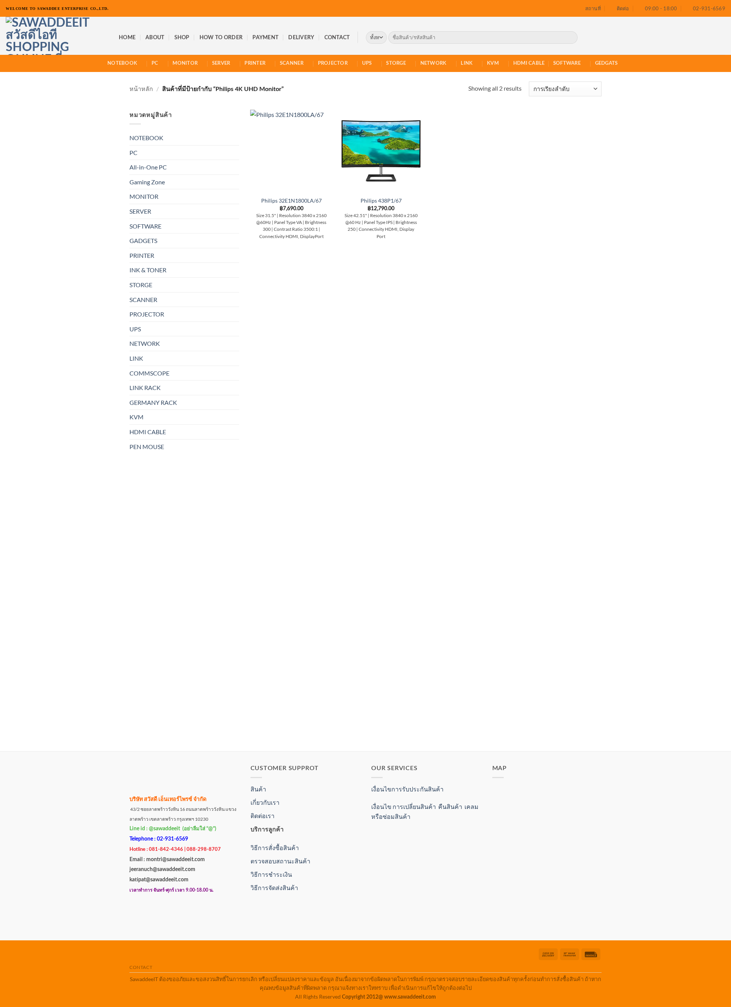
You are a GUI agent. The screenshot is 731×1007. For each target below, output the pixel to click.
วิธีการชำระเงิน (271, 874)
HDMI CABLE (529, 63)
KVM (493, 63)
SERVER (221, 63)
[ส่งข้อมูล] (570, 37)
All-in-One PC (148, 167)
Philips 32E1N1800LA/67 (291, 200)
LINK (466, 63)
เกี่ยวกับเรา (265, 802)
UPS (367, 63)
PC (155, 63)
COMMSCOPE (149, 373)
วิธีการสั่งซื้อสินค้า (275, 847)
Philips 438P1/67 (381, 200)
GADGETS (143, 240)
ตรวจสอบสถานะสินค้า (280, 861)
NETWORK (433, 63)
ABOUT (154, 37)
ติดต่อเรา (263, 815)
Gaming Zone (147, 181)
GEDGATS (606, 63)
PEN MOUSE (146, 446)
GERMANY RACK (153, 402)
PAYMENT (265, 37)
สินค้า (258, 789)
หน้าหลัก (141, 88)
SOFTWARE (567, 63)
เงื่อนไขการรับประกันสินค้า (407, 789)
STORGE (396, 63)
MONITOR (185, 63)
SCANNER (291, 63)
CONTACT (337, 37)
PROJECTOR (333, 63)
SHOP (182, 37)
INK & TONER (147, 269)
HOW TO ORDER (221, 37)
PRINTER (254, 63)
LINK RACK (145, 387)
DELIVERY (301, 37)
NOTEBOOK (122, 63)
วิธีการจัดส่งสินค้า (274, 887)
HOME (127, 37)
